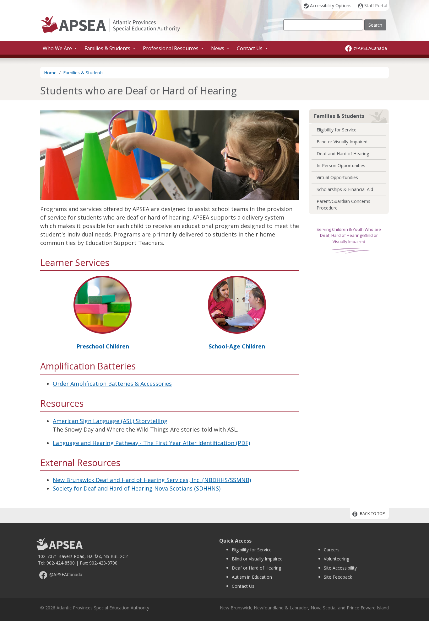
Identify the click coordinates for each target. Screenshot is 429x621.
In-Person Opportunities (341, 165)
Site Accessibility (340, 568)
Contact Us (243, 586)
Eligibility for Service (336, 130)
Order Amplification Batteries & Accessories (112, 383)
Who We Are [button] (58, 48)
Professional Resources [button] (171, 48)
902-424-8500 (60, 563)
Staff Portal (375, 5)
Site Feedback (338, 577)
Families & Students (83, 73)
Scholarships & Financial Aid (345, 189)
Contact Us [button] (250, 48)
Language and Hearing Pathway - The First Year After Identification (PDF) (151, 443)
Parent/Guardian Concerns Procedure (343, 204)
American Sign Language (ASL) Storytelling (110, 421)
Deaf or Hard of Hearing (256, 568)
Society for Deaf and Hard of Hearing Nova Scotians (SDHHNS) (136, 488)
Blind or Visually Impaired (342, 142)
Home (50, 73)
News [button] (218, 48)
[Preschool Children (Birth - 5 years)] (102, 304)
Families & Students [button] (108, 48)
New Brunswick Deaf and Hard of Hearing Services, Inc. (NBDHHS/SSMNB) (152, 480)
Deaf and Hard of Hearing (343, 154)
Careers (331, 550)
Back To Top (372, 514)
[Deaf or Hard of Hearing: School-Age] (237, 304)
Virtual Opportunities (337, 177)
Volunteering (336, 559)
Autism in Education (252, 577)
